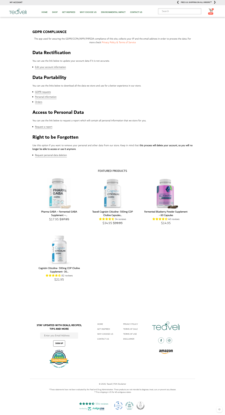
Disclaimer (128, 339)
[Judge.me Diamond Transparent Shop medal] (118, 405)
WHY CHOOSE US (88, 12)
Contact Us (103, 339)
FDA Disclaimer (120, 384)
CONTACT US (136, 12)
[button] (107, 219)
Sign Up (59, 343)
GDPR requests (43, 92)
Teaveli (109, 384)
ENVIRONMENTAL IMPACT (113, 12)
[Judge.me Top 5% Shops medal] (140, 405)
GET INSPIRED (68, 12)
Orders (38, 102)
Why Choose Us (105, 334)
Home (100, 324)
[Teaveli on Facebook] (162, 340)
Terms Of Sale (130, 329)
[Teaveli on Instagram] (170, 340)
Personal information (46, 97)
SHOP (55, 12)
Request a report (43, 127)
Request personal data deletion (51, 155)
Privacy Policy (130, 324)
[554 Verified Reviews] (59, 369)
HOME (45, 12)
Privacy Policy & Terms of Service (119, 42)
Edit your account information (50, 67)
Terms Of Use (130, 334)
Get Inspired (103, 329)
